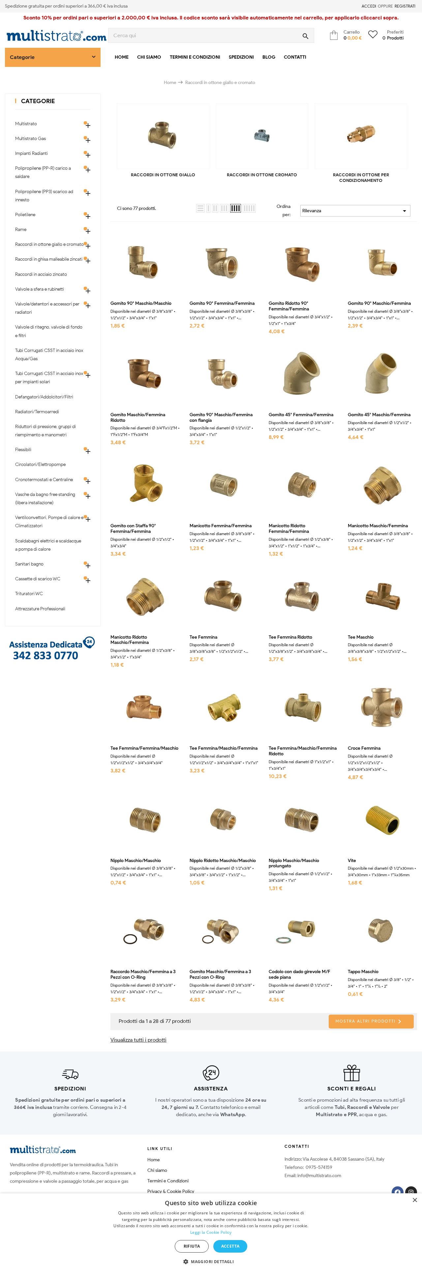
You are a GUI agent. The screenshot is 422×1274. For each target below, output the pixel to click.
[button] (211, 1262)
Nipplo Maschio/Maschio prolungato (294, 863)
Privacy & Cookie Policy (170, 1191)
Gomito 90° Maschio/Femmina (379, 303)
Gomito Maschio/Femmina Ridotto (137, 417)
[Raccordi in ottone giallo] (163, 136)
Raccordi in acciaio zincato (41, 274)
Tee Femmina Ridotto (290, 637)
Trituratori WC (29, 593)
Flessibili (23, 449)
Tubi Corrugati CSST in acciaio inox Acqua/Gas (49, 355)
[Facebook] (398, 1192)
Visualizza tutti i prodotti (138, 1040)
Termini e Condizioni (168, 1181)
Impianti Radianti (31, 153)
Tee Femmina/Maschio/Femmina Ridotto (303, 751)
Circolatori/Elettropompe (40, 464)
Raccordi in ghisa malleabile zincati (48, 259)
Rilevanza (355, 211)
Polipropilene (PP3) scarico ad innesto (44, 196)
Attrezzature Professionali (40, 609)
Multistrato (26, 124)
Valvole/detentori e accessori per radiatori (47, 308)
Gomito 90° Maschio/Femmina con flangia (221, 417)
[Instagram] (411, 1192)
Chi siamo (157, 1170)
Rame (20, 229)
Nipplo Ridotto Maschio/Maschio (223, 860)
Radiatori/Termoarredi (37, 412)
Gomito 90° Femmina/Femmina (222, 303)
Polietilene (25, 214)
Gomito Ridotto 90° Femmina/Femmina (289, 306)
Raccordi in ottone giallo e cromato (49, 244)
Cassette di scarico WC (37, 579)
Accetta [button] (230, 1246)
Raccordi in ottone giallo (163, 174)
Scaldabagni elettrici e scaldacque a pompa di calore (48, 545)
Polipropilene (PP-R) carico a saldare (43, 172)
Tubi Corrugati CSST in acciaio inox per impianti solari (49, 378)
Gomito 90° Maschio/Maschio (140, 303)
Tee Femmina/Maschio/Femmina (223, 748)
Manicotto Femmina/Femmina (221, 526)
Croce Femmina (364, 748)
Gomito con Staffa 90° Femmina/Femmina (133, 528)
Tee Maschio (361, 637)
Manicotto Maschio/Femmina (378, 526)
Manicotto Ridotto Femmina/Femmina (289, 528)
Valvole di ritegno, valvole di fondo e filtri (48, 331)
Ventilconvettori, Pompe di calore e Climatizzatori (49, 522)
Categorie (38, 101)
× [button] (414, 1200)
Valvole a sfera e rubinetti (39, 289)
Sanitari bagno (29, 564)
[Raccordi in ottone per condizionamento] (361, 136)
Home (153, 1160)
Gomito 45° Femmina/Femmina (301, 415)
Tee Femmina (203, 637)
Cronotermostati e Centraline (44, 479)
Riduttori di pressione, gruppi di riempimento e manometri (45, 431)
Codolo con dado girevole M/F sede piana (299, 974)
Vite (352, 860)
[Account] (357, 6)
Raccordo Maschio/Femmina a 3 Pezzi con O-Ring (143, 974)
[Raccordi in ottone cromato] (262, 136)
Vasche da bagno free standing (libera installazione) (45, 499)
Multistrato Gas (30, 138)
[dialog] (211, 1233)
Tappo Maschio (363, 971)
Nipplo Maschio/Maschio (135, 860)
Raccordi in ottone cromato (262, 174)
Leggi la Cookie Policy (211, 1232)
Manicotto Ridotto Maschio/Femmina (129, 640)
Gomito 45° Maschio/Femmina (379, 415)
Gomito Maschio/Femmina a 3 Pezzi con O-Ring (220, 974)
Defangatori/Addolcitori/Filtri (44, 397)
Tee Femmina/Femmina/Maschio (144, 748)
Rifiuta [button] (192, 1246)
